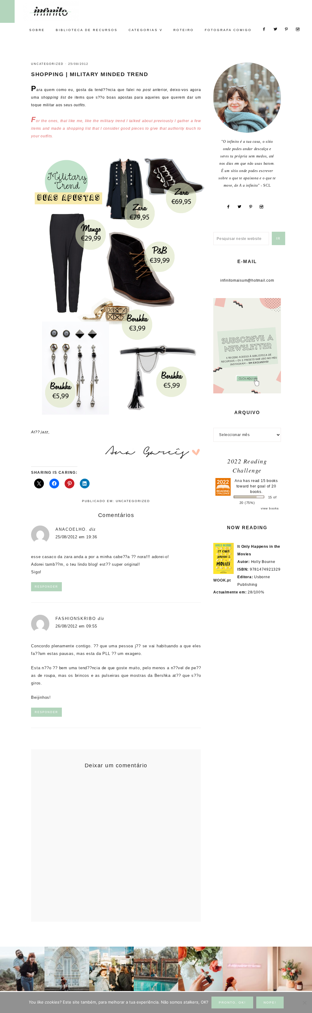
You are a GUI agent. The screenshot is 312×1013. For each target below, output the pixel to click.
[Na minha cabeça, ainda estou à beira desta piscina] (156, 969)
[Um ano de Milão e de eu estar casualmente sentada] (66, 969)
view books (270, 508)
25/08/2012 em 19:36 (76, 537)
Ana (238, 481)
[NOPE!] (304, 1003)
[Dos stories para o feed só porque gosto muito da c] (200, 969)
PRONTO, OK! (232, 1002)
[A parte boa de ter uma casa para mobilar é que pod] (290, 969)
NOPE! (270, 1002)
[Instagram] (264, 207)
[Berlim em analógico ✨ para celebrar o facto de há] (111, 969)
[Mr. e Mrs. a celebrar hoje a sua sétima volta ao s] (22, 969)
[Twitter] (242, 207)
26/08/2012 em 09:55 (76, 626)
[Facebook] (230, 207)
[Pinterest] (253, 207)
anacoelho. (71, 529)
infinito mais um (57, 11)
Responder (46, 586)
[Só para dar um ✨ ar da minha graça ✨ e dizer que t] (245, 969)
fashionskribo (75, 618)
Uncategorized (47, 63)
